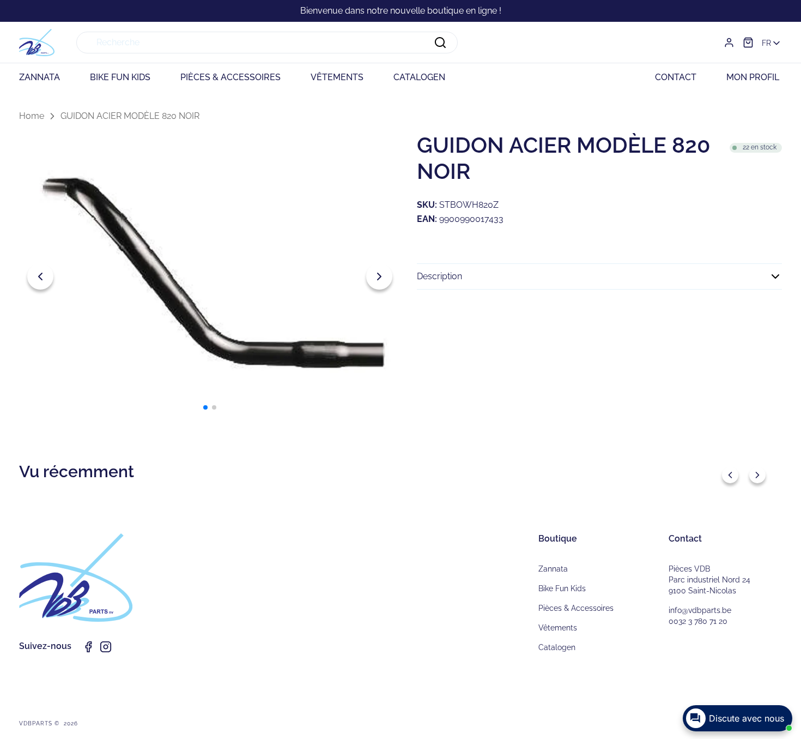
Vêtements (557, 627)
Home (31, 116)
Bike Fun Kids (562, 588)
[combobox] (267, 42)
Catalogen (556, 647)
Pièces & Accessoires (576, 608)
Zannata (553, 568)
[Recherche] (440, 42)
